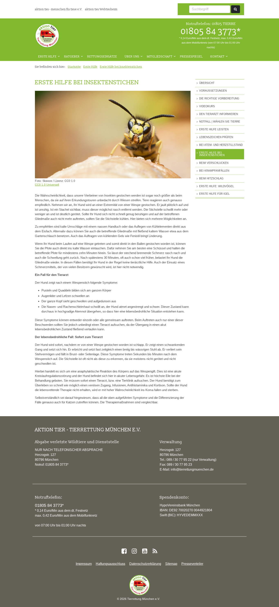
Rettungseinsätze (102, 56)
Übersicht (206, 82)
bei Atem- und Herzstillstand (221, 144)
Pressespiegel (191, 56)
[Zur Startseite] (47, 35)
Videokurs (207, 106)
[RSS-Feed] (155, 551)
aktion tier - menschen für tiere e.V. (59, 9)
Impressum (84, 563)
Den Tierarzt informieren (218, 114)
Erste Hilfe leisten (214, 129)
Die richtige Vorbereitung (219, 98)
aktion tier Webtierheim (101, 9)
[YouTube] (145, 551)
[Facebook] (124, 551)
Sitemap (171, 563)
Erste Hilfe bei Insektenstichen (121, 67)
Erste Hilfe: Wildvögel (216, 186)
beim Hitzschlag (211, 178)
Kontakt (217, 56)
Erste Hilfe (47, 56)
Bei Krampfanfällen (214, 170)
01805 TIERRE (224, 23)
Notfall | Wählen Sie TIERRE (219, 121)
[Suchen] (235, 9)
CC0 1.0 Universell (47, 184)
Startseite (74, 67)
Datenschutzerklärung (145, 563)
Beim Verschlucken (213, 162)
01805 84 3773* (211, 31)
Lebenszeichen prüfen (216, 137)
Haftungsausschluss (110, 563)
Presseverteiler (192, 563)
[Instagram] (134, 551)
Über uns (132, 56)
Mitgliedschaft (159, 56)
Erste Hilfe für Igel (214, 193)
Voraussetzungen (213, 90)
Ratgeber (72, 56)
